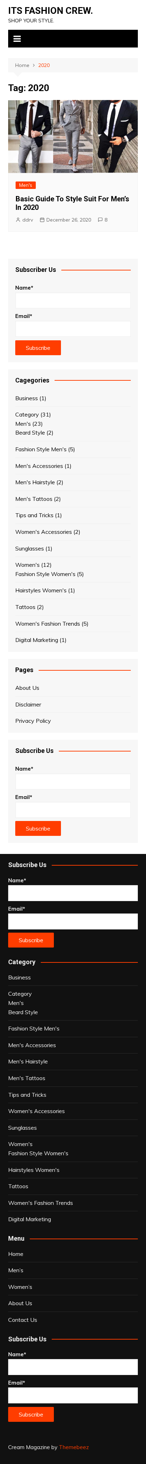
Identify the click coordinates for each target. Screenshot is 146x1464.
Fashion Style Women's (45, 573)
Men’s (15, 1270)
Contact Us (22, 1319)
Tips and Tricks (34, 515)
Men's (25, 185)
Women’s (20, 1286)
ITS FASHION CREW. (50, 10)
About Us (27, 687)
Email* (23, 316)
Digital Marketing (36, 639)
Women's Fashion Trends (47, 623)
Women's (27, 564)
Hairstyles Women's (41, 590)
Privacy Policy (33, 720)
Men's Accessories (39, 465)
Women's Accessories (43, 531)
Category (27, 414)
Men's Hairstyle (35, 482)
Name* (24, 287)
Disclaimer (28, 704)
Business (26, 398)
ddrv (27, 220)
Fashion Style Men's (41, 449)
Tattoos (25, 606)
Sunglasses (29, 548)
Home (15, 1253)
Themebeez (74, 1447)
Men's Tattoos (33, 498)
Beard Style (30, 432)
